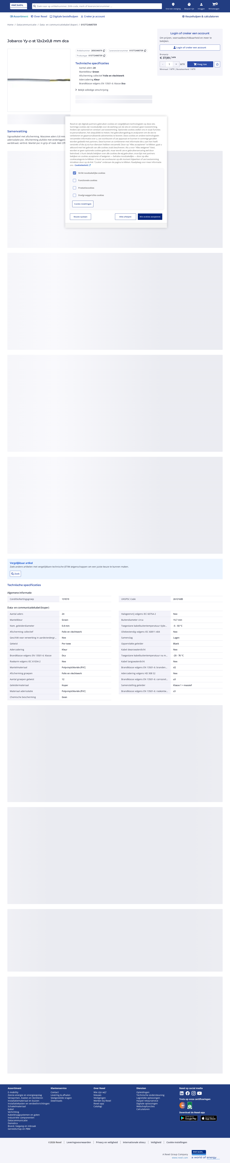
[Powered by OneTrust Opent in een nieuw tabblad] (153, 226)
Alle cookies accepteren (150, 216)
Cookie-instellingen (83, 204)
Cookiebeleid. (81, 165)
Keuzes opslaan (80, 216)
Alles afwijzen (125, 216)
